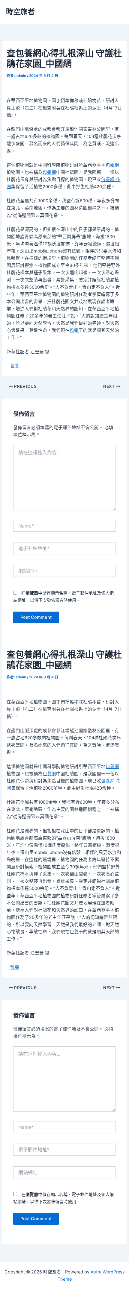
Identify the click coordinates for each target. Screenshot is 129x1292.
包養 (74, 330)
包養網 (112, 165)
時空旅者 (20, 11)
